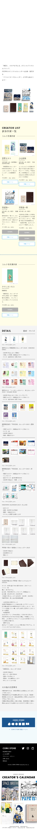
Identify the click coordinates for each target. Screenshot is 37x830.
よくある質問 (6, 754)
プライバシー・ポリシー (9, 756)
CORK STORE (15, 764)
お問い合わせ (6, 758)
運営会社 (5, 761)
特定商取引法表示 (7, 751)
